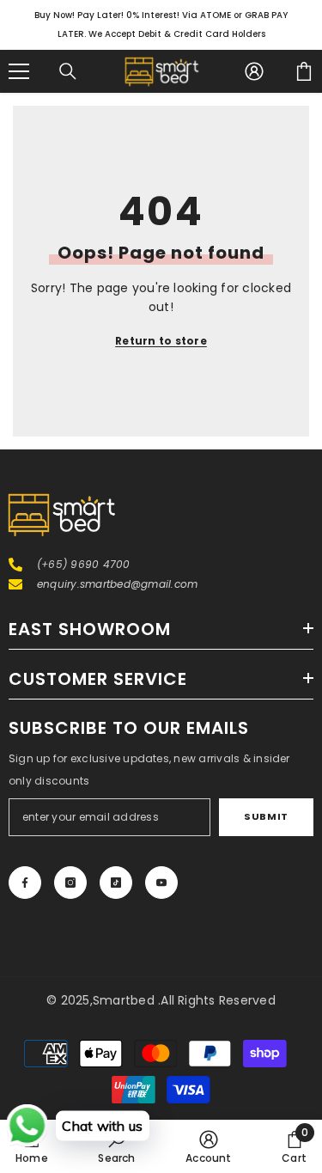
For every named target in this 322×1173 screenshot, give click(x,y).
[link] (116, 1146)
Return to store (161, 340)
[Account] (254, 71)
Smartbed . (127, 1000)
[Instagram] (70, 882)
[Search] (68, 71)
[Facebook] (25, 882)
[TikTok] (116, 882)
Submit (266, 816)
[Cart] (304, 71)
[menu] (19, 71)
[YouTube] (161, 882)
